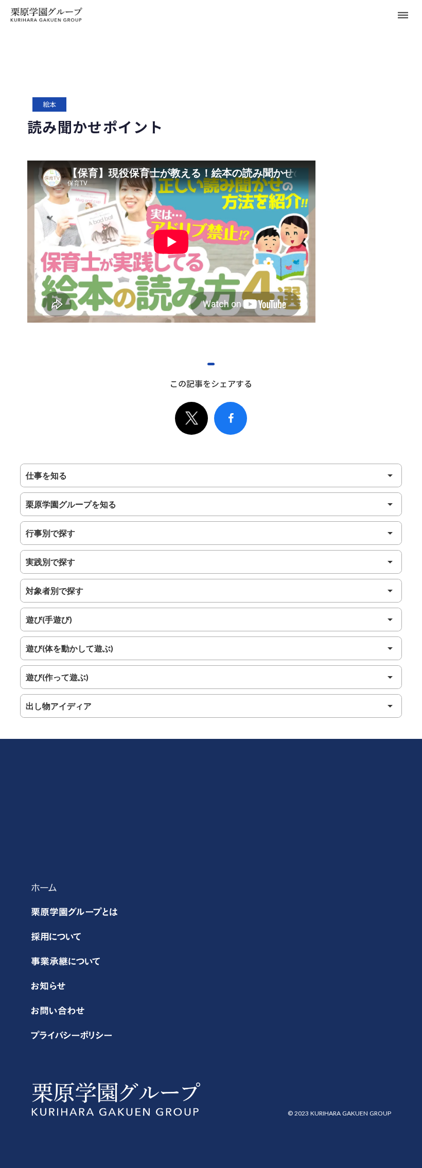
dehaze (403, 15)
